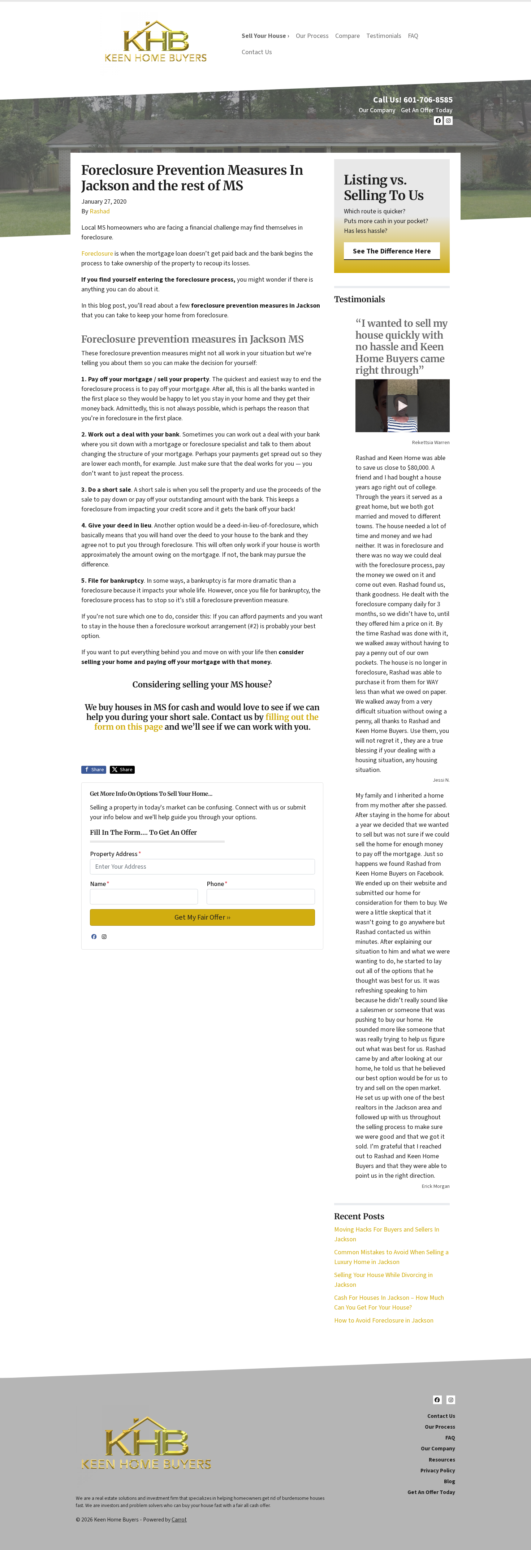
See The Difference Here (392, 251)
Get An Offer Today (427, 110)
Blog (449, 1481)
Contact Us (257, 52)
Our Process (312, 35)
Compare (347, 35)
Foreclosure (97, 253)
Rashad (100, 211)
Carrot (179, 1520)
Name (99, 884)
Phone (217, 884)
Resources (442, 1460)
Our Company (377, 110)
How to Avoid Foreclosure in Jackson (383, 1320)
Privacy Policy (437, 1471)
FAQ (413, 35)
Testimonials (383, 35)
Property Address (115, 854)
